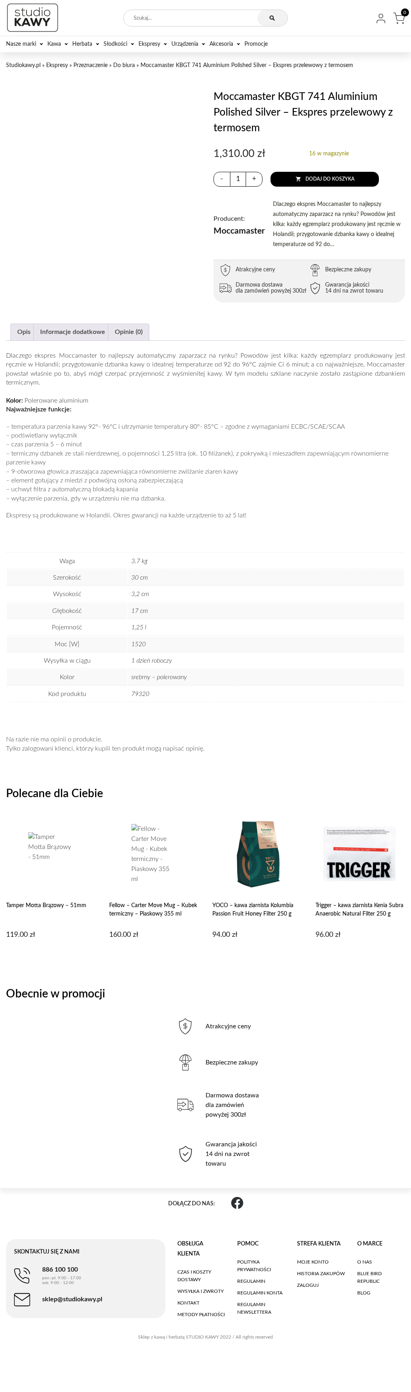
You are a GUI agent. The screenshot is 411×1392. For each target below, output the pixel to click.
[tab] (23, 332)
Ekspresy (149, 44)
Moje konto (313, 1262)
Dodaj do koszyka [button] (50, 955)
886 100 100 (61, 1275)
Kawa (54, 44)
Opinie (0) (128, 332)
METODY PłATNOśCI (201, 1314)
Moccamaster (239, 225)
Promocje (256, 44)
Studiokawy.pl (23, 65)
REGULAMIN (251, 1281)
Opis (24, 332)
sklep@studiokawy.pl (72, 1299)
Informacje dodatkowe (72, 332)
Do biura (124, 65)
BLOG (363, 1292)
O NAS (364, 1262)
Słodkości (115, 44)
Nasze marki (21, 44)
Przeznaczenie (90, 65)
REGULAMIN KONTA (260, 1292)
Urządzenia (184, 44)
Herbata (82, 44)
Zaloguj (308, 1285)
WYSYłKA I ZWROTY (200, 1291)
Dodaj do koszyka (329, 179)
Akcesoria (221, 44)
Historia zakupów (321, 1273)
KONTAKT (188, 1302)
